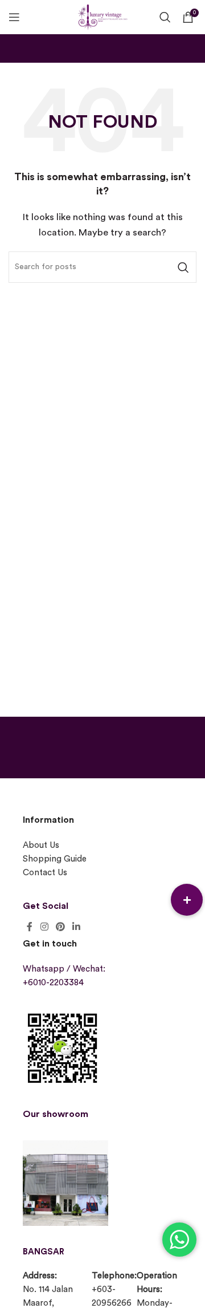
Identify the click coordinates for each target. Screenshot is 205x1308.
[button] (187, 900)
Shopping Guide (55, 859)
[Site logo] (102, 15)
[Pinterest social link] (60, 927)
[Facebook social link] (29, 927)
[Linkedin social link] (76, 927)
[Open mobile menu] (14, 17)
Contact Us (45, 872)
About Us (41, 845)
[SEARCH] (183, 267)
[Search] (165, 17)
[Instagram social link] (44, 927)
